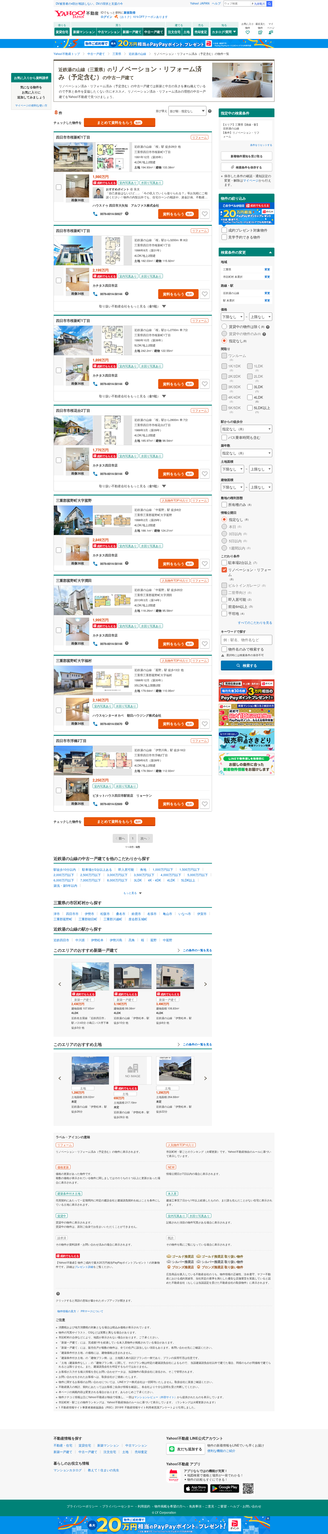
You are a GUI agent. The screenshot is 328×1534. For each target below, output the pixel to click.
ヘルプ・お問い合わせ (245, 1506)
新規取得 (129, 12)
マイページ (251, 180)
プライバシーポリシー (82, 1506)
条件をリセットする (261, 145)
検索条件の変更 (233, 252)
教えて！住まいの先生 (103, 1470)
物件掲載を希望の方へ (170, 1506)
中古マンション (109, 31)
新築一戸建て (132, 31)
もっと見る (130, 893)
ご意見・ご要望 (216, 1506)
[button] (60, 969)
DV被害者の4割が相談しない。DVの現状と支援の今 (89, 3)
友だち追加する (189, 1448)
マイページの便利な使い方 (31, 105)
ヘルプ (216, 3)
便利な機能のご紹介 (221, 1450)
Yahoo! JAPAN (199, 3)
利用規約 (144, 1506)
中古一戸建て (153, 31)
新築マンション (84, 31)
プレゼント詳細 (84, 1267)
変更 (267, 269)
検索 (269, 4)
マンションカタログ (68, 1470)
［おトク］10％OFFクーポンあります (143, 17)
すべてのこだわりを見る (255, 622)
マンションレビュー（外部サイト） (155, 1397)
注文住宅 (174, 31)
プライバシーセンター (117, 1506)
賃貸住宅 (62, 31)
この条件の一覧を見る (197, 950)
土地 (186, 31)
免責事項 (195, 1506)
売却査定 (201, 31)
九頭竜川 (259, 3)
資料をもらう (178, 213)
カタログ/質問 (222, 31)
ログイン (106, 17)
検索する (250, 665)
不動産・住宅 (63, 1445)
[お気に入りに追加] (205, 214)
